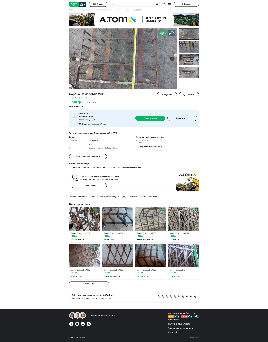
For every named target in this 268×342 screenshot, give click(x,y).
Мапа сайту (173, 332)
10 (195, 298)
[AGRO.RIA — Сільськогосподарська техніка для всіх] (79, 4)
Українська (192, 338)
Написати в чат (182, 118)
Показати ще (89, 284)
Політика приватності (179, 324)
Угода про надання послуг (181, 328)
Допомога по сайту (101, 315)
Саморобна (93, 141)
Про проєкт (173, 319)
